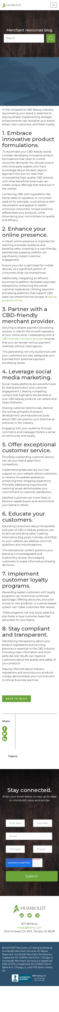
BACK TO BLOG (16, 698)
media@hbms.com (29, 927)
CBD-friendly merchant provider (23, 338)
